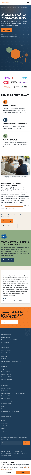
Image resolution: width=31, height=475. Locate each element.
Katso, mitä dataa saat (9, 226)
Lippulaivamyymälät (6, 388)
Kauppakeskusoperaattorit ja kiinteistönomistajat (13, 393)
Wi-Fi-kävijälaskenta (6, 334)
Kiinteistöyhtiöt (4, 414)
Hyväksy (23, 472)
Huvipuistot (4, 369)
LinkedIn (3, 451)
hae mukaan (12, 208)
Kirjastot (3, 409)
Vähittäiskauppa (5, 358)
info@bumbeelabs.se (6, 455)
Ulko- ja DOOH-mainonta (7, 379)
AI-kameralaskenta (5, 352)
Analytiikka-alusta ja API (7, 345)
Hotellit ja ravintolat (6, 374)
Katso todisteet (7, 260)
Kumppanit (8, 7)
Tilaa (26, 443)
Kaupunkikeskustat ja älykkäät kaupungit (11, 361)
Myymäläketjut (4, 385)
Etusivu (3, 7)
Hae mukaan (6, 30)
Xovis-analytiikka (5, 347)
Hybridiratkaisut (5, 342)
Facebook (16, 451)
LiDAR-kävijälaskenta (6, 350)
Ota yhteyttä (4, 431)
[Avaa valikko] (28, 2)
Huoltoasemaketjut (5, 398)
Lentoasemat (4, 366)
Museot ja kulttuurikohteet (7, 371)
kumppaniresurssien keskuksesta (14, 206)
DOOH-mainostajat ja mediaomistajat (10, 411)
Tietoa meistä (4, 423)
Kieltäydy (8, 472)
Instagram (9, 451)
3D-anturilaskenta (5, 337)
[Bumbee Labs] (5, 2)
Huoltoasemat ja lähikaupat (7, 377)
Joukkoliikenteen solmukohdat (8, 364)
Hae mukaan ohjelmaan (9, 322)
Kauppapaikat (4, 390)
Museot (3, 406)
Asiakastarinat (4, 426)
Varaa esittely (7, 221)
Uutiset (3, 428)
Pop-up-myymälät (5, 396)
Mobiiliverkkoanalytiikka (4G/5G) (9, 339)
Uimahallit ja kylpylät (6, 416)
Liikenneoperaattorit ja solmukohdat (10, 401)
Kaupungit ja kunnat (6, 403)
